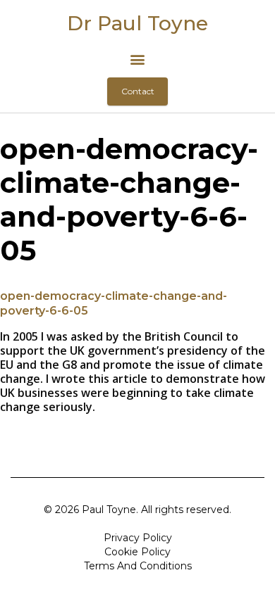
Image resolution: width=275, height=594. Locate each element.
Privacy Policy (138, 537)
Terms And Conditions (138, 566)
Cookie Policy (137, 551)
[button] (137, 58)
